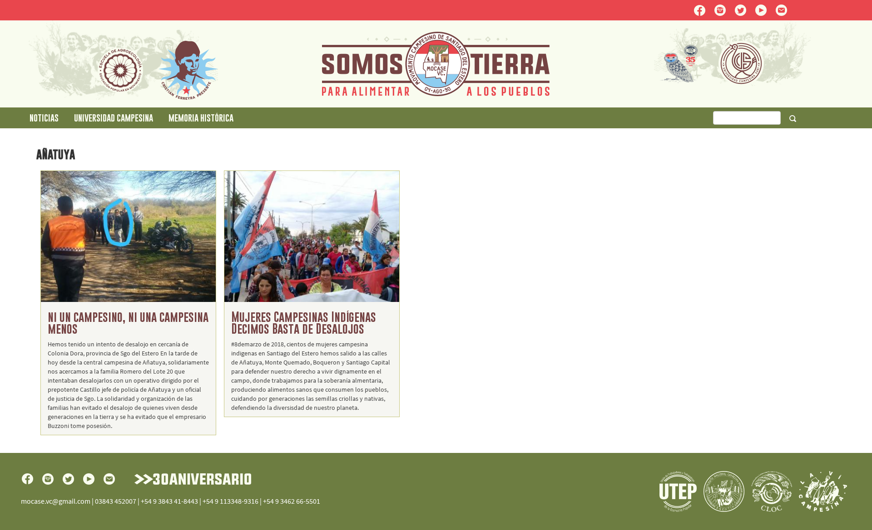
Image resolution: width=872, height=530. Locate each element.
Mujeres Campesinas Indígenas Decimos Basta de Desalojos (303, 323)
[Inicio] (436, 63)
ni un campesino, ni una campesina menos (128, 323)
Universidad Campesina (113, 117)
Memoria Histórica (200, 117)
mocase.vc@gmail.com (55, 501)
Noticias (44, 117)
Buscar (792, 118)
